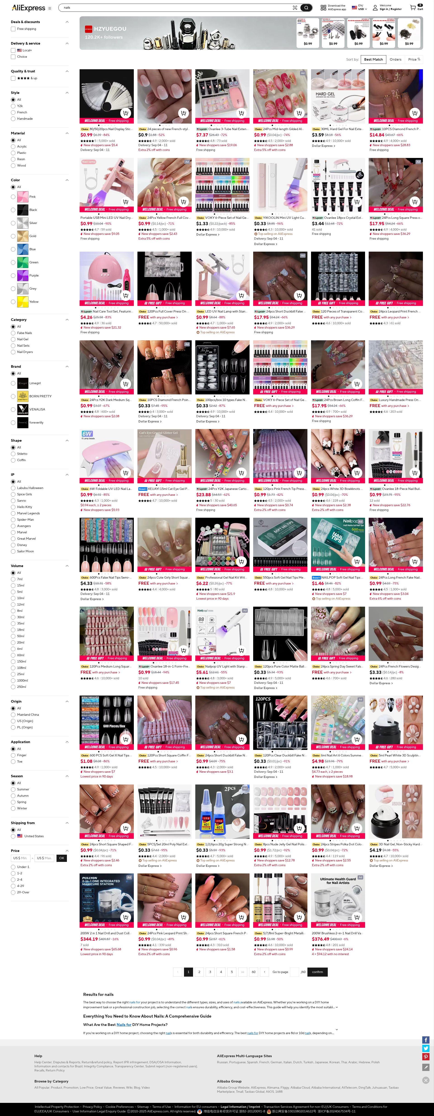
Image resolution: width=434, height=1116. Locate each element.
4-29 (20, 886)
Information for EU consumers (196, 1107)
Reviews (119, 1088)
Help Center (43, 1062)
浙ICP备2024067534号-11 (337, 1111)
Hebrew (364, 1062)
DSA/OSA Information (165, 1062)
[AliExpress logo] (28, 7)
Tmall (239, 1092)
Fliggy (285, 1088)
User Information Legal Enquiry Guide (99, 1111)
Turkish (308, 1062)
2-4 (19, 880)
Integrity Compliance (98, 1066)
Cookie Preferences (120, 1107)
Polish (375, 1062)
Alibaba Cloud (300, 1088)
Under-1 (23, 867)
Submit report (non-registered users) (171, 1066)
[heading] (106, 129)
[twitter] (425, 1048)
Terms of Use (161, 1107)
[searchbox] (177, 8)
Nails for (124, 1024)
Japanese (321, 1062)
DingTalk (365, 1088)
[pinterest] (425, 1056)
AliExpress (258, 1088)
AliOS (270, 1092)
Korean (334, 1062)
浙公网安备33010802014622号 (293, 1111)
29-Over (23, 892)
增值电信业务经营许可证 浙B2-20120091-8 (234, 1111)
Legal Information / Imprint (240, 1107)
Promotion (71, 1088)
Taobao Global (254, 1092)
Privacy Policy (92, 1107)
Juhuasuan (379, 1088)
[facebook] (425, 1040)
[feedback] (425, 1067)
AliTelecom (349, 1088)
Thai (344, 1062)
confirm (317, 972)
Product (56, 1088)
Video (146, 1088)
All (19, 100)
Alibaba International (325, 1088)
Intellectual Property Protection (57, 1107)
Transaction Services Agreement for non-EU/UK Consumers (306, 1107)
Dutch (297, 1062)
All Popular (42, 1088)
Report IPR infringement (130, 1062)
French (264, 1062)
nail (188, 1007)
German (276, 1062)
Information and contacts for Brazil (58, 1066)
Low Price (87, 1088)
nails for (134, 1002)
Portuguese (237, 1062)
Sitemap (143, 1107)
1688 (279, 1092)
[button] (49, 8)
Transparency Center (129, 1066)
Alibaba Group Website (233, 1088)
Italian (287, 1062)
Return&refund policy (97, 1062)
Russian (222, 1062)
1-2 (19, 873)
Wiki (129, 1088)
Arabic (352, 1062)
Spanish (252, 1062)
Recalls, (39, 1070)
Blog (137, 1088)
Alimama (273, 1088)
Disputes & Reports (66, 1062)
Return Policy (55, 1070)
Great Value (103, 1088)
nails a (238, 1002)
